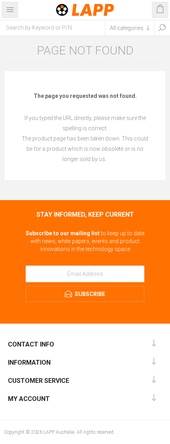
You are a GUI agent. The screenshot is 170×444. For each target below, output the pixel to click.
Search (162, 28)
